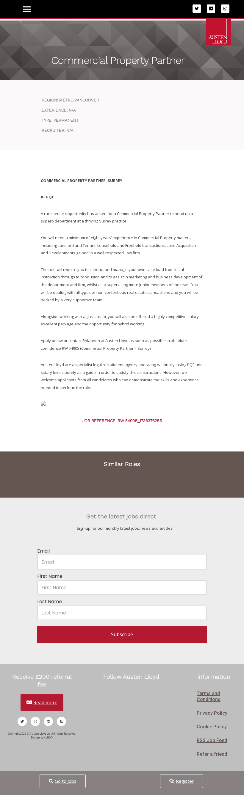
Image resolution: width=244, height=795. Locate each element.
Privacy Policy (212, 713)
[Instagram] (225, 8)
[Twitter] (197, 8)
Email (43, 551)
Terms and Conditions (208, 696)
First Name (49, 576)
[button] (27, 9)
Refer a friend (212, 754)
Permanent (66, 120)
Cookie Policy (212, 727)
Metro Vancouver (79, 100)
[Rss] (61, 721)
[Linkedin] (211, 8)
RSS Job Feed (212, 740)
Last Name (49, 601)
